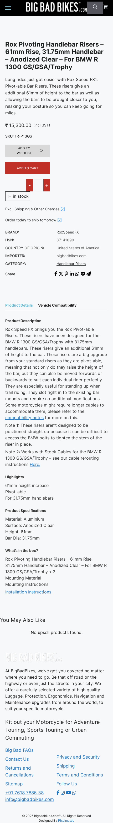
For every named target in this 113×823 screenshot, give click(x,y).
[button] (27, 151)
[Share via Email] (88, 273)
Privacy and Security (78, 757)
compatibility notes (24, 417)
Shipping (65, 766)
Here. (35, 464)
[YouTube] (68, 792)
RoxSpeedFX (67, 232)
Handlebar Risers (71, 263)
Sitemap (14, 783)
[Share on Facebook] (55, 273)
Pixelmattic (66, 820)
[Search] (95, 8)
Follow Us (66, 783)
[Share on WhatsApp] (77, 273)
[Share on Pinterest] (66, 273)
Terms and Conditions (79, 775)
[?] (62, 209)
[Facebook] (57, 792)
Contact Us (17, 759)
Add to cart (27, 168)
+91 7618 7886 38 (24, 792)
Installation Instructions (28, 592)
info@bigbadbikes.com (29, 799)
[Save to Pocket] (83, 273)
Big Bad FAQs (19, 750)
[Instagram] (63, 792)
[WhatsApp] (74, 792)
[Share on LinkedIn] (72, 273)
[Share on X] (61, 273)
